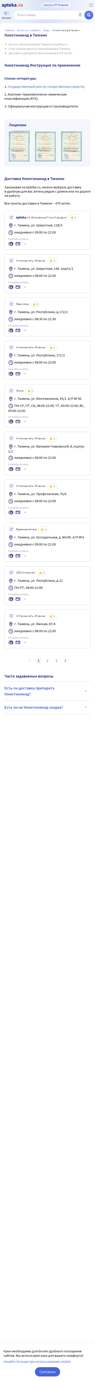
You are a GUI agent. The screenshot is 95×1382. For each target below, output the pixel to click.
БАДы (47, 30)
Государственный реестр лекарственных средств (46, 86)
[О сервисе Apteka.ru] (91, 5)
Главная (9, 30)
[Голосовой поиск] (80, 15)
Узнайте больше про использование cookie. (37, 1361)
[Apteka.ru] (12, 5)
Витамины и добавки (29, 30)
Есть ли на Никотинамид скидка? (33, 707)
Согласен (47, 1371)
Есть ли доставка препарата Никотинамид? (29, 691)
